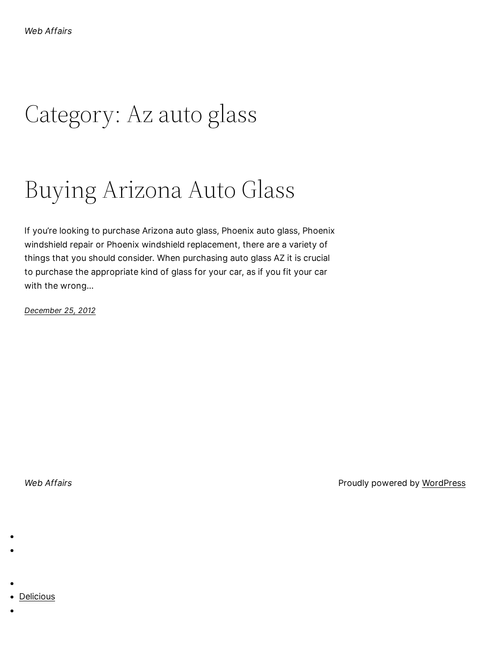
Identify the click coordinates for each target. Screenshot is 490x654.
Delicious (37, 596)
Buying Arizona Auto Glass (159, 189)
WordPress (444, 483)
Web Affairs (48, 31)
